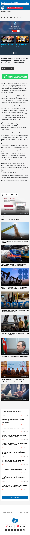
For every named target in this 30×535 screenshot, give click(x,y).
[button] (16, 53)
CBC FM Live (22, 526)
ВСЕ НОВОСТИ (15, 497)
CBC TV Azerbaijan (15, 27)
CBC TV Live (11, 526)
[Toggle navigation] (27, 8)
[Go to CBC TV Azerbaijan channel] (15, 23)
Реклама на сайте (6, 1)
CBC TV (11, 7)
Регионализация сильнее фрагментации (7, 44)
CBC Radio (19, 7)
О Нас (2, 1)
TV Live (26, 1)
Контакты (22, 1)
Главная (7, 509)
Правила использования (14, 1)
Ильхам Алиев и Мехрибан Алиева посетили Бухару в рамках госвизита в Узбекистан (22, 44)
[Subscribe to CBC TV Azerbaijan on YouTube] (16, 31)
